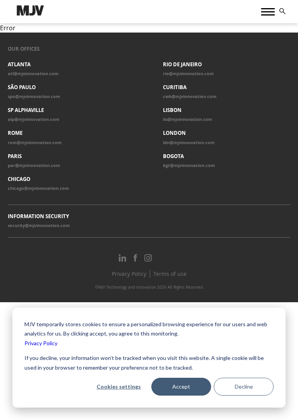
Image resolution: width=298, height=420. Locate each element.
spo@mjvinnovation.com (34, 96)
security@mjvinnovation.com (39, 225)
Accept (181, 386)
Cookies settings (119, 386)
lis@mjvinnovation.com (187, 119)
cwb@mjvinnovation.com (190, 96)
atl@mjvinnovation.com (33, 74)
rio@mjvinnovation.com (188, 74)
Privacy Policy (40, 343)
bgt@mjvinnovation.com (189, 165)
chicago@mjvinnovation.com (38, 188)
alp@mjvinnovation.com (33, 119)
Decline (244, 386)
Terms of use (170, 273)
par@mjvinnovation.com (34, 165)
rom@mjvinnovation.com (35, 142)
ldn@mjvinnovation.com (189, 142)
